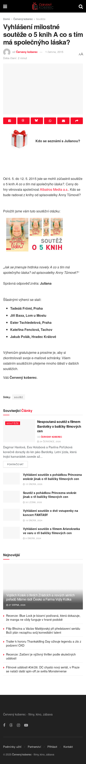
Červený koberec (23, 19)
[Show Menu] (5, 6)
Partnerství (34, 747)
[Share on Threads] (23, 120)
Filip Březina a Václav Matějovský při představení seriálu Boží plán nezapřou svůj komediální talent (43, 630)
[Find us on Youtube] (26, 725)
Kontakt (68, 747)
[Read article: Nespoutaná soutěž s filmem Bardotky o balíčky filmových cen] (19, 430)
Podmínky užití (12, 747)
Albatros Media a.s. (54, 189)
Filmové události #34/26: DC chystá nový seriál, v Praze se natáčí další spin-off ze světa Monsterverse (43, 669)
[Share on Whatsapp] (50, 120)
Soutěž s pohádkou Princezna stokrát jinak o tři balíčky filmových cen (49, 495)
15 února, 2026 (33, 484)
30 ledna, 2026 (33, 502)
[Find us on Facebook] (4, 725)
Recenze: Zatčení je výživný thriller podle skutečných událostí (41, 656)
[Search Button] (81, 6)
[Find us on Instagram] (18, 725)
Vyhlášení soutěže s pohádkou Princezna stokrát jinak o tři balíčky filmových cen (52, 476)
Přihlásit (52, 747)
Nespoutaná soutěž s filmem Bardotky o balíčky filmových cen (59, 426)
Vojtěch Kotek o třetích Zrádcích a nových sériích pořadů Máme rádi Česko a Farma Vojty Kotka (40, 597)
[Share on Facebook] (9, 120)
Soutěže (41, 19)
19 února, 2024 (33, 520)
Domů (6, 19)
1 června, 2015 (54, 52)
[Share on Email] (63, 120)
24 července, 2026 (50, 441)
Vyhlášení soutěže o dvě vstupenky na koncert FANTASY (50, 513)
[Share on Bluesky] (37, 120)
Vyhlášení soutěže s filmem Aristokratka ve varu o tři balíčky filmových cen (51, 531)
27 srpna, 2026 (16, 604)
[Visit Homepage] (43, 6)
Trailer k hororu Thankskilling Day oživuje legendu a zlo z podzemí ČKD (43, 643)
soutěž (18, 397)
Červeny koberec (27, 52)
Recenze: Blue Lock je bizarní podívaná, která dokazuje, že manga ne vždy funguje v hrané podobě (43, 617)
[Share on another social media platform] (77, 120)
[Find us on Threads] (11, 725)
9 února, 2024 (33, 538)
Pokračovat (17, 463)
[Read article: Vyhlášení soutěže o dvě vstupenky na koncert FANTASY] (11, 515)
